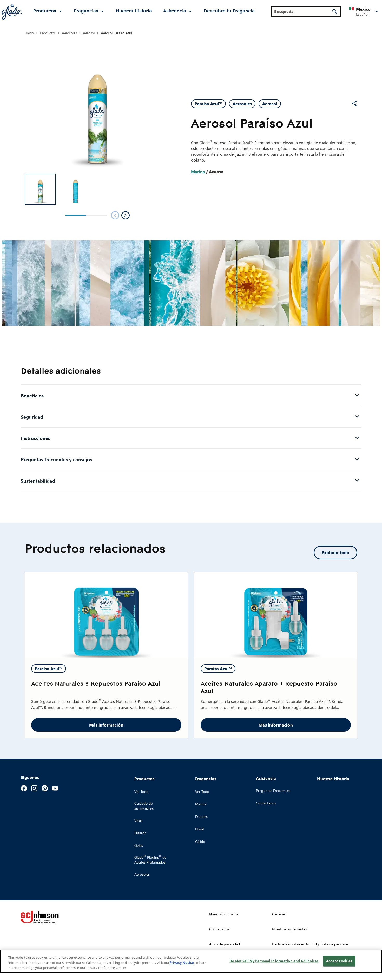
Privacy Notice (181, 962)
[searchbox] (303, 11)
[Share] (354, 103)
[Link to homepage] (11, 11)
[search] (335, 11)
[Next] (125, 215)
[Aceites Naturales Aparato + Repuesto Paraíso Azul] (275, 615)
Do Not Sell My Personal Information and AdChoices (273, 960)
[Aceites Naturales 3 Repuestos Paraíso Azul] (106, 615)
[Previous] (115, 215)
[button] (364, 11)
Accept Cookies (339, 960)
